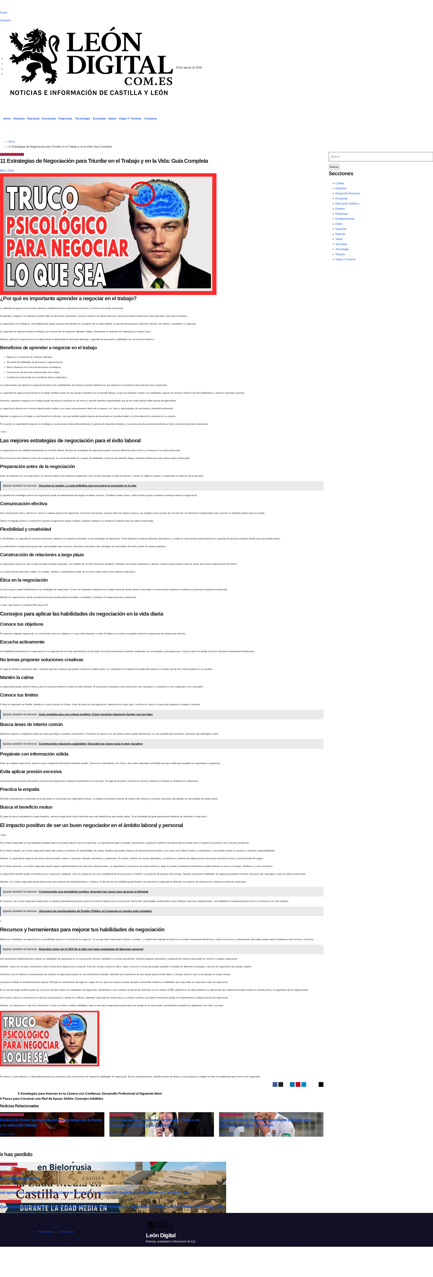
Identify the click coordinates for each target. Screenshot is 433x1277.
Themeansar (66, 1231)
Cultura (339, 183)
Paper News (46, 1231)
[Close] (6, 1255)
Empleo (340, 208)
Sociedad (99, 118)
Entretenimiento (344, 218)
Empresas (65, 118)
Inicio (7, 118)
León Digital (21, 102)
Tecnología (82, 118)
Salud (112, 118)
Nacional (33, 118)
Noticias (19, 118)
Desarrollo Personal (12, 154)
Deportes (340, 188)
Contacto (5, 20)
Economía (49, 118)
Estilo (338, 223)
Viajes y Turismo (130, 118)
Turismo (340, 254)
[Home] (1, 118)
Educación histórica (347, 203)
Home (3, 12)
